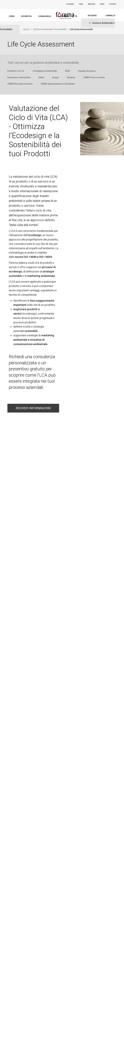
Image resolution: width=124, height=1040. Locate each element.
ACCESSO (92, 15)
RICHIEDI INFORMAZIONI (33, 408)
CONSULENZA (44, 16)
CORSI (12, 16)
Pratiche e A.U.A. (15, 71)
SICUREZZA (26, 16)
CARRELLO (110, 15)
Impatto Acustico (87, 71)
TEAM (81, 4)
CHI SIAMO (70, 4)
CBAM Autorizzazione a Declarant (58, 83)
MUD (67, 71)
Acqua (55, 77)
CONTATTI (112, 4)
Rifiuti (41, 77)
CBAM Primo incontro (94, 77)
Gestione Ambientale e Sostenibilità (49, 29)
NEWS (102, 4)
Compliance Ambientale (45, 71)
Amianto (71, 77)
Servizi (26, 29)
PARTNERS (91, 4)
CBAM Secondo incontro (20, 83)
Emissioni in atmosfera (18, 77)
